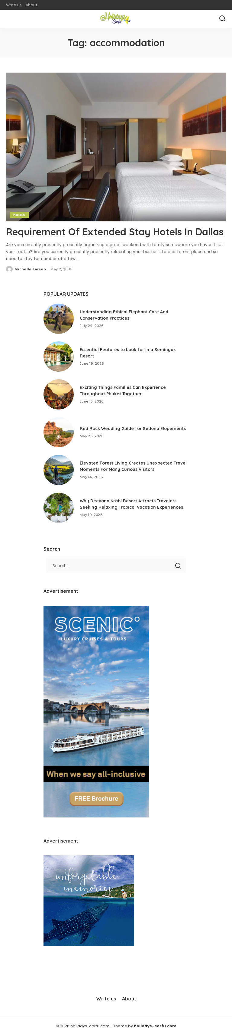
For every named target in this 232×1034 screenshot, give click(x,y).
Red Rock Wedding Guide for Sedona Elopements (133, 428)
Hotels (19, 215)
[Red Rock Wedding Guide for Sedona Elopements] (59, 432)
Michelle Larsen (30, 269)
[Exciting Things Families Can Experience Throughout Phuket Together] (59, 394)
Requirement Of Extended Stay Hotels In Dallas (115, 232)
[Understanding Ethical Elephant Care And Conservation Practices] (59, 319)
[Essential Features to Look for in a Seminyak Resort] (59, 356)
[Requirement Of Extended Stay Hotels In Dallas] (116, 147)
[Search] (222, 19)
